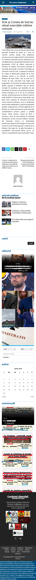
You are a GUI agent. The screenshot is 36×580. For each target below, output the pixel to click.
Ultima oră (9, 16)
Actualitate (20, 548)
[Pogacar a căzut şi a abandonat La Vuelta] (6, 204)
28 (27, 390)
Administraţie (28, 548)
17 (9, 386)
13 (23, 383)
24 (9, 390)
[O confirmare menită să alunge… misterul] (18, 300)
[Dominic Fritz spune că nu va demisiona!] (18, 281)
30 (4, 393)
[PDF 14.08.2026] (18, 452)
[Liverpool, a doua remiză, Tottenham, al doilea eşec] (6, 213)
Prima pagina (5, 548)
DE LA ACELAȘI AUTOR (11, 198)
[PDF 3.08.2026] (18, 488)
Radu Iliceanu (7, 32)
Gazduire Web (28, 557)
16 (4, 386)
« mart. (4, 396)
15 (32, 383)
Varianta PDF (8, 403)
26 (19, 390)
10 (9, 383)
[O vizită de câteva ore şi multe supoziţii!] (18, 318)
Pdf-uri (5, 418)
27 (23, 390)
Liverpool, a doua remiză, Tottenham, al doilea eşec (21, 212)
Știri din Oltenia (26, 551)
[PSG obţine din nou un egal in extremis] (6, 221)
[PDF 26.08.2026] (18, 434)
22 (32, 386)
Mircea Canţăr (12, 270)
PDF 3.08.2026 (9, 421)
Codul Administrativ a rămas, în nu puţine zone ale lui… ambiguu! (18, 267)
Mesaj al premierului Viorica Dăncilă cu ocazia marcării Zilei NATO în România (27, 163)
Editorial (6, 251)
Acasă (3, 16)
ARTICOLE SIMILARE (10, 195)
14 (27, 383)
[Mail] (20, 538)
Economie (13, 550)
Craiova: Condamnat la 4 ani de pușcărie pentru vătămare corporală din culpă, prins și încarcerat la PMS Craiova (10, 164)
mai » (32, 396)
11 (15, 383)
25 (15, 390)
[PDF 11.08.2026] (18, 470)
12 (19, 383)
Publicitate (18, 553)
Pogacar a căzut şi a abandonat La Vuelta (19, 203)
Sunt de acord (21, 579)
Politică (7, 550)
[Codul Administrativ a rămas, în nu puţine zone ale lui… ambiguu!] (18, 336)
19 (19, 386)
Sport (18, 551)
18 (15, 386)
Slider (3, 206)
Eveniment (20, 550)
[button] (33, 2)
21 (27, 386)
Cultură (13, 551)
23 (4, 390)
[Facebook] (15, 538)
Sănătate (27, 550)
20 (23, 386)
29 (32, 390)
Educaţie (7, 551)
